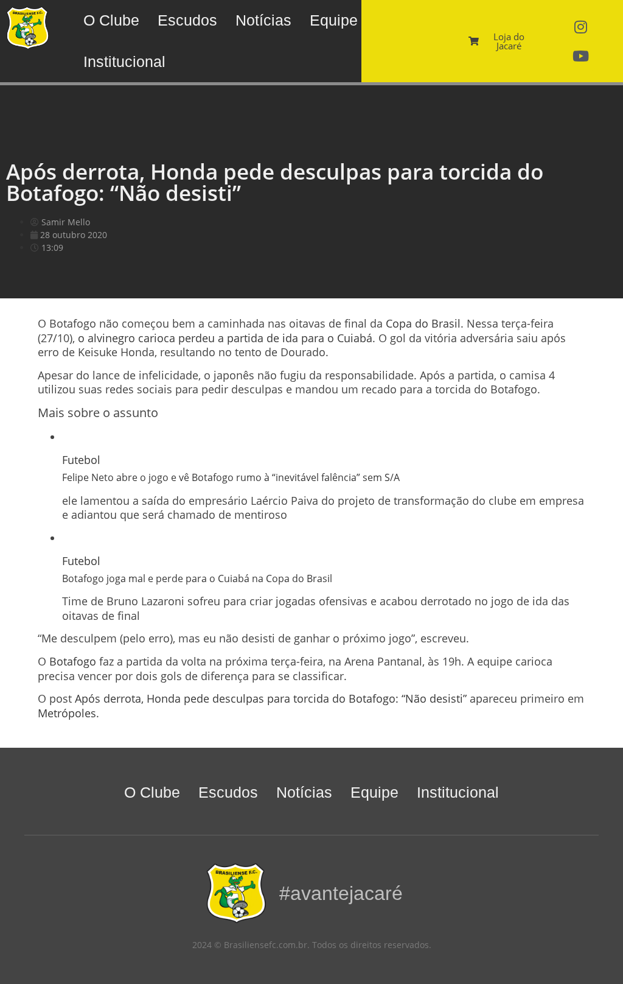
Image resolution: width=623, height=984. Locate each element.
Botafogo (72, 661)
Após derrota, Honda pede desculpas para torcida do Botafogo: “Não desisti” (271, 698)
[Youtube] (580, 56)
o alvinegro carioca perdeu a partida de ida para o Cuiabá (225, 338)
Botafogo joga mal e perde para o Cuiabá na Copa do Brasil (197, 578)
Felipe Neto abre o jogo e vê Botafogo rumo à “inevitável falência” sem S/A (231, 477)
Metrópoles (67, 713)
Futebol (81, 459)
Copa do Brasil (423, 323)
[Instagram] (580, 26)
